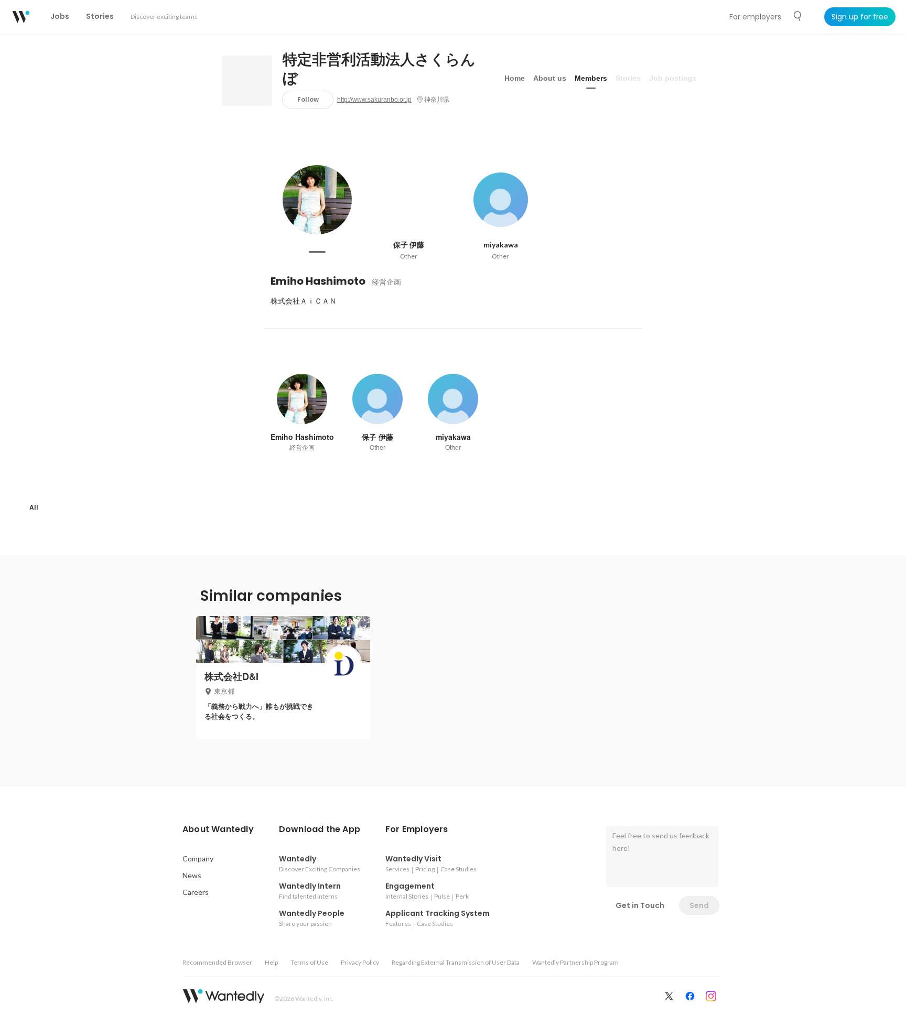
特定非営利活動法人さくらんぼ (379, 69)
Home (514, 78)
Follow (308, 99)
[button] (218, 829)
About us (549, 78)
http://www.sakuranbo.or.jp (374, 99)
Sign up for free (860, 17)
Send (699, 905)
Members (591, 78)
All (33, 507)
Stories (628, 78)
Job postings (673, 78)
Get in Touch (640, 905)
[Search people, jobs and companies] (798, 16)
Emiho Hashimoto (318, 281)
